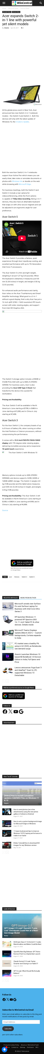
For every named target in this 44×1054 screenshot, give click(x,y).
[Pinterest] (22, 78)
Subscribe (8, 1029)
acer (10, 577)
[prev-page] (3, 681)
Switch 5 (31, 577)
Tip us (8, 1047)
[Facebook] (11, 78)
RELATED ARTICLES (11, 598)
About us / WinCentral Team (30, 1045)
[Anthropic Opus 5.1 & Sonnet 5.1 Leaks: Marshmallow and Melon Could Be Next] (6, 944)
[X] (17, 78)
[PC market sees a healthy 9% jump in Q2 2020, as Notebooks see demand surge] (8, 646)
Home (4, 8)
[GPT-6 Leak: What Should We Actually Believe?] (6, 973)
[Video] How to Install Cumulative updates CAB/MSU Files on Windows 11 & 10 (21, 798)
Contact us (14, 1047)
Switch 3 (24, 577)
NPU (37, 1047)
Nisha (6, 935)
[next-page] (7, 681)
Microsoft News (13, 8)
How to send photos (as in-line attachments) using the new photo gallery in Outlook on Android (26, 812)
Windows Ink (17, 181)
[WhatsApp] (27, 78)
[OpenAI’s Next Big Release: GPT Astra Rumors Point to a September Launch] (6, 954)
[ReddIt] (37, 78)
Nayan (6, 803)
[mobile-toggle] (3, 3)
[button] (41, 3)
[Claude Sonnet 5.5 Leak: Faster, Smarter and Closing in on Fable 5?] (6, 963)
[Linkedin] (32, 78)
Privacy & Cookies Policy (11, 1045)
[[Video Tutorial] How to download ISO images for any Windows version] (6, 845)
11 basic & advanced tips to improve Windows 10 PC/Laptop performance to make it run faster (28, 833)
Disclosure (30, 1047)
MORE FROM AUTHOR (28, 598)
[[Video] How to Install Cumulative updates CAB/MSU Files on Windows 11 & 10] (22, 793)
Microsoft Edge (25, 184)
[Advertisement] (22, 53)
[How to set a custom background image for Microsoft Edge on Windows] (6, 823)
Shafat (6, 28)
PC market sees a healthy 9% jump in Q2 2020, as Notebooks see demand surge (28, 646)
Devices (16, 577)
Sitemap (22, 1047)
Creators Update (22, 122)
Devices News (24, 8)
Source (5, 510)
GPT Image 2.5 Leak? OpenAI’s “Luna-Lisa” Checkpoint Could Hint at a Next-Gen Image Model (21, 930)
